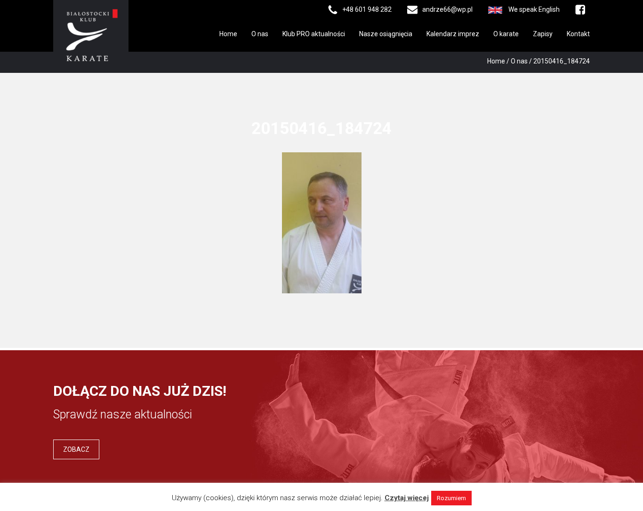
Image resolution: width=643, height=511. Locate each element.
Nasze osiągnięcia (385, 34)
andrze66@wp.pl (447, 9)
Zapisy (543, 34)
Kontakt (578, 34)
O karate (506, 34)
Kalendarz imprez (452, 34)
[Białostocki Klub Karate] (91, 34)
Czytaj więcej (407, 498)
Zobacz (76, 449)
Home (228, 34)
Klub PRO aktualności (313, 34)
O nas (259, 34)
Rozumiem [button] (451, 498)
